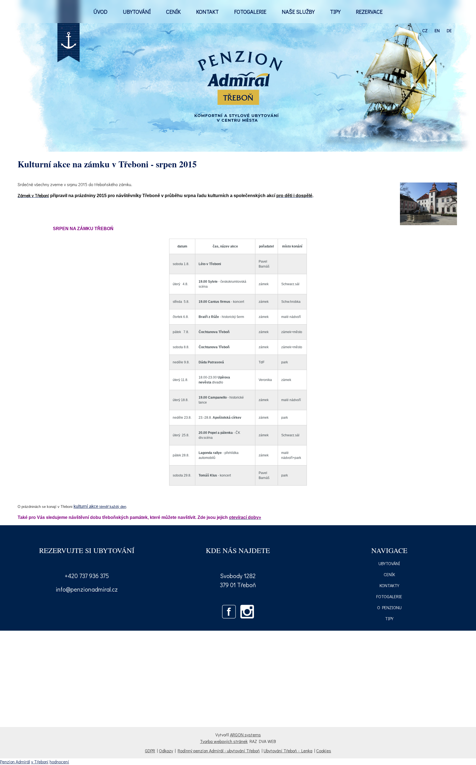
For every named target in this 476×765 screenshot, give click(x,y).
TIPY (335, 11)
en (437, 30)
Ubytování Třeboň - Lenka (288, 750)
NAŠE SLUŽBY (298, 11)
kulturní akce (86, 506)
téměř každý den (112, 507)
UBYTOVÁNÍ (137, 11)
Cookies (323, 750)
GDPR (150, 750)
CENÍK (173, 11)
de (449, 30)
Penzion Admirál (15, 761)
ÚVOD (100, 11)
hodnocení (59, 761)
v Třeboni (39, 761)
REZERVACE (369, 11)
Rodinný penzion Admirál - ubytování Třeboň (219, 750)
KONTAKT (207, 11)
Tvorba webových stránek (224, 741)
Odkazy (166, 750)
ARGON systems (245, 734)
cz (425, 30)
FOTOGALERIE (250, 11)
